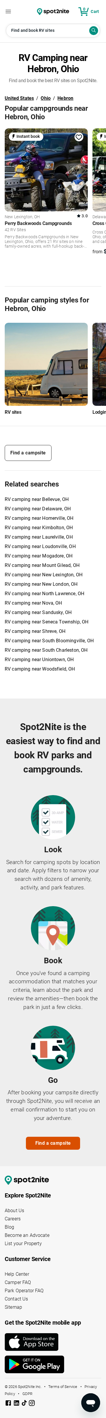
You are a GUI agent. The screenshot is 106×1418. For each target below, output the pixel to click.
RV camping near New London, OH (41, 584)
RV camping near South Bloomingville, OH (49, 640)
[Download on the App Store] (53, 1342)
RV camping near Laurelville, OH (39, 537)
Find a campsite (28, 453)
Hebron (65, 98)
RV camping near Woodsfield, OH (40, 669)
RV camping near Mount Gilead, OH (42, 565)
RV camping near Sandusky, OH (38, 612)
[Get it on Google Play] (53, 1364)
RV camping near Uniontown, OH (39, 659)
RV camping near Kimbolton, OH (39, 527)
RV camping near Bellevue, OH (37, 499)
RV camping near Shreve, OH (35, 631)
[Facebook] (9, 1404)
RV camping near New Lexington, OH (43, 575)
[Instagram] (31, 1404)
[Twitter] (24, 1403)
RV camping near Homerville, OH (39, 518)
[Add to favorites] (79, 137)
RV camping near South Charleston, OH (46, 650)
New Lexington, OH (22, 217)
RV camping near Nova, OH (33, 603)
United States (19, 98)
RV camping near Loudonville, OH (40, 546)
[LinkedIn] (17, 1404)
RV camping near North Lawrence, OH (44, 593)
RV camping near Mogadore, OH (38, 556)
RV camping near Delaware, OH (38, 509)
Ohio (46, 98)
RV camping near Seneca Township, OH (46, 622)
